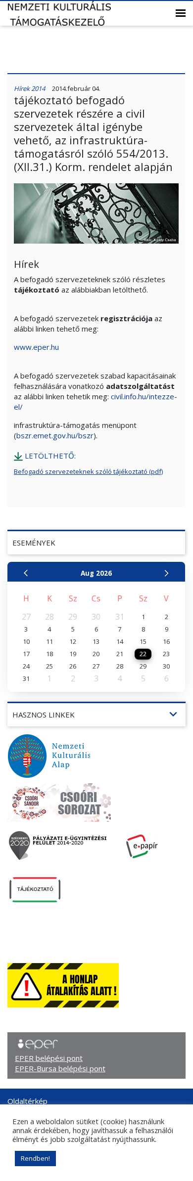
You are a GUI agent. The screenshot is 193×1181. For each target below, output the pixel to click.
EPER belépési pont (49, 1058)
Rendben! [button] (35, 1158)
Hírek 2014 (29, 88)
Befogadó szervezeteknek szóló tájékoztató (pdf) (88, 471)
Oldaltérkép (27, 1101)
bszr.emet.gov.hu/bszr (55, 435)
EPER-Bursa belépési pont (60, 1068)
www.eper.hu (36, 347)
